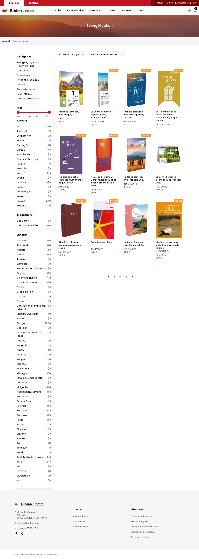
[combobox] (71, 54)
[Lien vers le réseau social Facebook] (16, 533)
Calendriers (96, 10)
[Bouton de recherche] (183, 10)
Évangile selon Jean (101, 242)
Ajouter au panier (71, 87)
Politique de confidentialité (144, 526)
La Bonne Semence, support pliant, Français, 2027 (101, 114)
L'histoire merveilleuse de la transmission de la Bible (167, 246)
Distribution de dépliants (143, 531)
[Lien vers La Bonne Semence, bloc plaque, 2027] (71, 90)
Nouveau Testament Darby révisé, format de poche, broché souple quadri (103, 181)
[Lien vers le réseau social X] (21, 533)
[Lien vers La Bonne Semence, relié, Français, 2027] (136, 220)
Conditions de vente (141, 516)
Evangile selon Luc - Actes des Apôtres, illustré (134, 114)
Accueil (6, 41)
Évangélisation (75, 10)
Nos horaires (79, 521)
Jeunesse (126, 10)
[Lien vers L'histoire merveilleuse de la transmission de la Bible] (169, 220)
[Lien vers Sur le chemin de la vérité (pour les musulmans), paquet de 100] (169, 90)
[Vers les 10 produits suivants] (132, 277)
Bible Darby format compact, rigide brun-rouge (70, 245)
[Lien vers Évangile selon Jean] (104, 220)
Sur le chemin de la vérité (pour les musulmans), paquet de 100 (167, 116)
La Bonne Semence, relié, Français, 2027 (134, 243)
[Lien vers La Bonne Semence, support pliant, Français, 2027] (104, 90)
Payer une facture (140, 537)
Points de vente (81, 526)
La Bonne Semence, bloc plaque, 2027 (68, 113)
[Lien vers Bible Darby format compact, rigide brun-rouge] (71, 220)
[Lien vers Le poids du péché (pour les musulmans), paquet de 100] (71, 155)
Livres (112, 10)
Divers (141, 10)
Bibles (58, 10)
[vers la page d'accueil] (41, 504)
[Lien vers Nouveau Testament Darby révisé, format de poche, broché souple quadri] (104, 155)
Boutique (14, 2)
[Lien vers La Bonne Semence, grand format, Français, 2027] (169, 155)
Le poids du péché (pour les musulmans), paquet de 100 (70, 179)
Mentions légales (139, 521)
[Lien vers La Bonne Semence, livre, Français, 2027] (136, 155)
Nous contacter (81, 516)
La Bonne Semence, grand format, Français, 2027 (168, 179)
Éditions (33, 2)
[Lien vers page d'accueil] (27, 10)
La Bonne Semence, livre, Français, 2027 (134, 178)
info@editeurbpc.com (187, 3)
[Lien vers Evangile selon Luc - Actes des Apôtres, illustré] (136, 90)
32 (125, 276)
